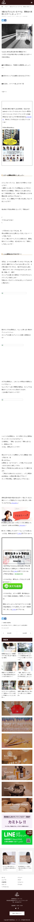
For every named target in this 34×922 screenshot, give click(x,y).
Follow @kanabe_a (8, 127)
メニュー (20, 877)
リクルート (20, 882)
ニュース (4, 880)
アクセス (20, 884)
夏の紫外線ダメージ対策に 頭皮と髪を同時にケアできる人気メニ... (9, 868)
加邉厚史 (9, 622)
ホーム (3, 877)
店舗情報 (4, 882)
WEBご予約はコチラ (17, 913)
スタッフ (4, 884)
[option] (9, 861)
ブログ (19, 880)
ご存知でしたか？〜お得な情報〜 (22, 16)
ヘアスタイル (5, 887)
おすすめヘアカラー (11, 16)
